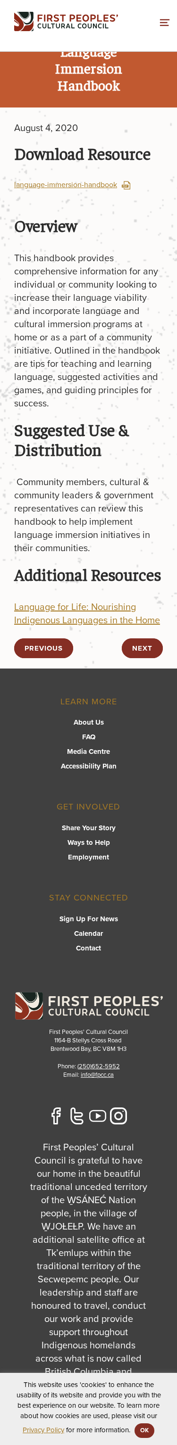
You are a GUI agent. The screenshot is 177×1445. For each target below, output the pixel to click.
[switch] (164, 21)
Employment (88, 857)
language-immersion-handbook (65, 185)
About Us (89, 722)
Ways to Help (88, 842)
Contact (88, 948)
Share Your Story (89, 828)
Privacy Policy (43, 1430)
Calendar (88, 933)
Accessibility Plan (89, 766)
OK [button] (144, 1430)
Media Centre (88, 751)
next (142, 648)
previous (44, 648)
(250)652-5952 (98, 1066)
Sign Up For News (88, 919)
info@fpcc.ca (97, 1075)
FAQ (88, 737)
